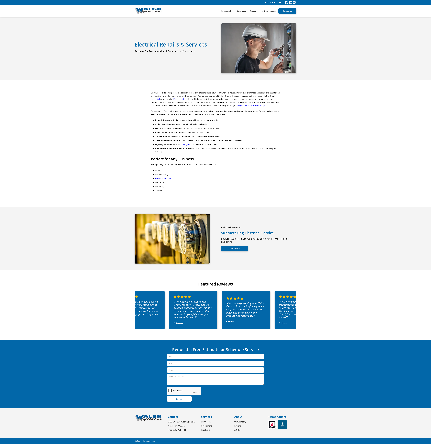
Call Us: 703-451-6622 (274, 2)
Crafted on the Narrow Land (145, 441)
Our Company (240, 422)
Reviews (237, 426)
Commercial (206, 422)
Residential (254, 11)
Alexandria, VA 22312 (176, 426)
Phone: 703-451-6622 (177, 430)
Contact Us (287, 11)
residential (155, 99)
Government (241, 11)
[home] (148, 11)
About (273, 11)
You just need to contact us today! (250, 105)
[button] (228, 11)
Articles (265, 11)
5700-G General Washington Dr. (181, 422)
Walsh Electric (178, 99)
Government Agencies (164, 178)
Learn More (235, 248)
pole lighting (186, 144)
